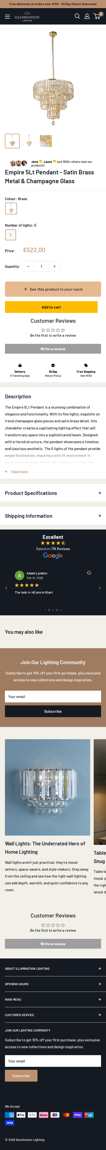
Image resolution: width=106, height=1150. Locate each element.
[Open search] (77, 16)
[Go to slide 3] (53, 610)
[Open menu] (7, 17)
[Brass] (11, 208)
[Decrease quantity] (28, 266)
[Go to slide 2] (49, 610)
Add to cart (51, 307)
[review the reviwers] (89, 573)
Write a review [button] (53, 348)
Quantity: (12, 266)
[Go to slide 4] (57, 610)
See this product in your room (56, 289)
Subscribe (53, 711)
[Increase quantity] (54, 266)
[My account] (87, 16)
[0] (97, 16)
